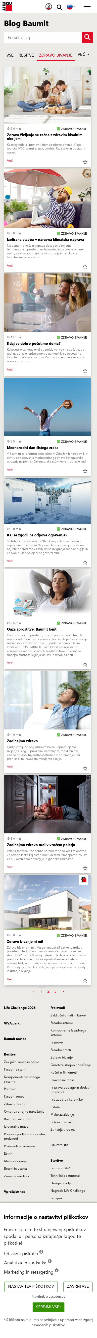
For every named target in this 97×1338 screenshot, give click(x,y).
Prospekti (57, 1198)
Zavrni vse (78, 1286)
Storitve (56, 1160)
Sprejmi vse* (48, 1307)
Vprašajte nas (14, 1192)
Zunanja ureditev (63, 1129)
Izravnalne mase (62, 1080)
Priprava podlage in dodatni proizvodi (70, 1090)
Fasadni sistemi (61, 1023)
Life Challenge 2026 (20, 1008)
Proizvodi (57, 1008)
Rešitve (26, 55)
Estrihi (55, 1107)
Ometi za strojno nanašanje (70, 1065)
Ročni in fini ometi (63, 1072)
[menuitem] (49, 6)
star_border (85, 162)
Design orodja (60, 1183)
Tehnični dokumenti (65, 1175)
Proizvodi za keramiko (66, 1099)
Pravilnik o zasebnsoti (49, 1297)
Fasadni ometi (60, 1050)
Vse (10, 55)
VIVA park (12, 1023)
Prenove (56, 1042)
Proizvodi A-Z (60, 1168)
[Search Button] (87, 37)
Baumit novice (15, 1039)
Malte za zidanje (62, 1114)
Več (82, 54)
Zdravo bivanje (56, 55)
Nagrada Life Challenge (67, 1191)
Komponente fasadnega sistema (68, 1033)
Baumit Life (59, 1145)
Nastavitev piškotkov (31, 1286)
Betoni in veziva (61, 1122)
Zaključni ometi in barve (68, 1015)
